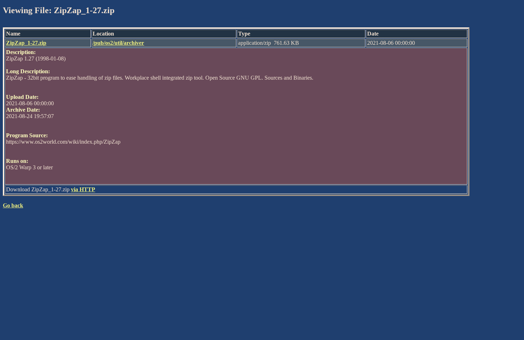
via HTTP (83, 189)
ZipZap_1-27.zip (26, 43)
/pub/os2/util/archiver (118, 43)
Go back (13, 205)
